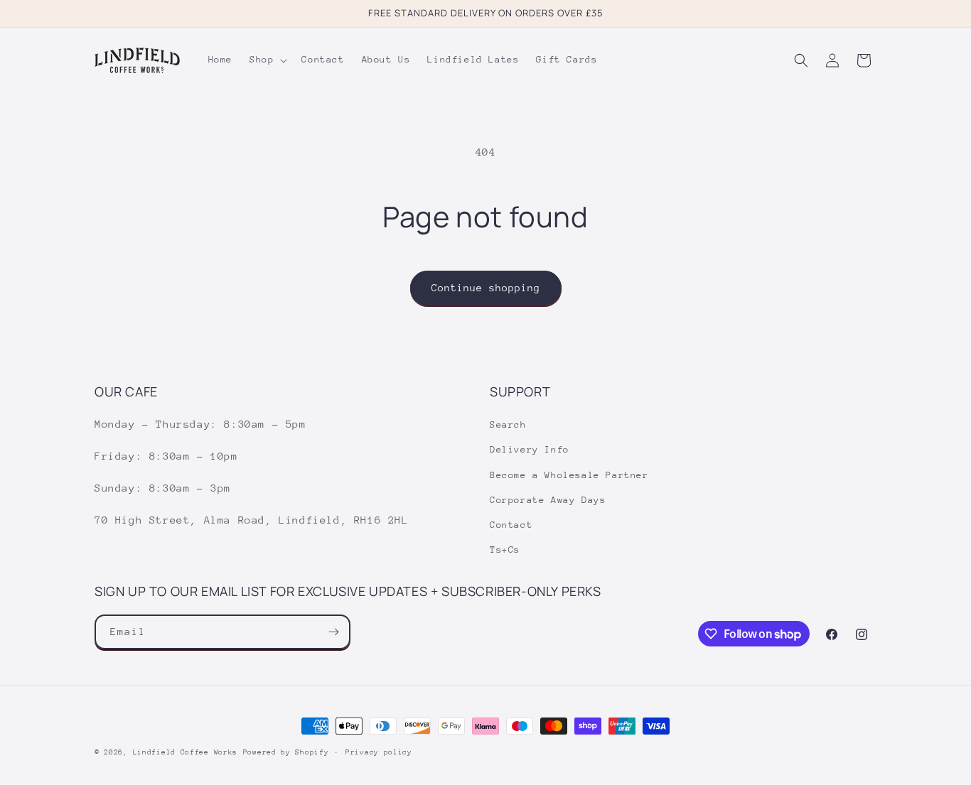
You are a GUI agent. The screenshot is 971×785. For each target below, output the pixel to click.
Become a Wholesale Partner (569, 475)
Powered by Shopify (286, 752)
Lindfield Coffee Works (185, 752)
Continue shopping (485, 287)
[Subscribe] (333, 632)
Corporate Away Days (548, 499)
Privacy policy (378, 752)
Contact (511, 524)
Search (508, 424)
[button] (267, 60)
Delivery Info (529, 449)
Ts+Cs (505, 549)
